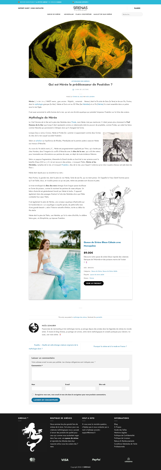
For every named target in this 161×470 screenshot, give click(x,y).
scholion (39, 140)
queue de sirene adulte (97, 275)
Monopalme (69, 14)
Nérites (100, 104)
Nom (33, 384)
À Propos (117, 427)
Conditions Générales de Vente (125, 444)
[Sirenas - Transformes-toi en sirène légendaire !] (80, 8)
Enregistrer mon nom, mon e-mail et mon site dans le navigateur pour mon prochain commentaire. (70, 395)
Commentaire (37, 365)
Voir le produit (94, 283)
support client (23, 8)
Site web (102, 384)
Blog (116, 424)
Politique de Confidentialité (124, 435)
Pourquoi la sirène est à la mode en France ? (110, 346)
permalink (99, 317)
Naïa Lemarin (90, 96)
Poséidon (65, 165)
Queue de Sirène (53, 14)
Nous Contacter (37, 8)
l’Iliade (73, 122)
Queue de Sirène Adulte (110, 271)
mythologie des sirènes (80, 81)
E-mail (67, 384)
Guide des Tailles (120, 430)
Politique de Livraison (122, 438)
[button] (130, 8)
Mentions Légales (120, 432)
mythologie (39, 104)
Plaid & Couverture (84, 14)
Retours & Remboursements (124, 441)
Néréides (86, 104)
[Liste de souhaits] (124, 8)
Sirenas (92, 278)
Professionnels (119, 446)
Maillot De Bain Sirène (103, 14)
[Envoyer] (140, 14)
